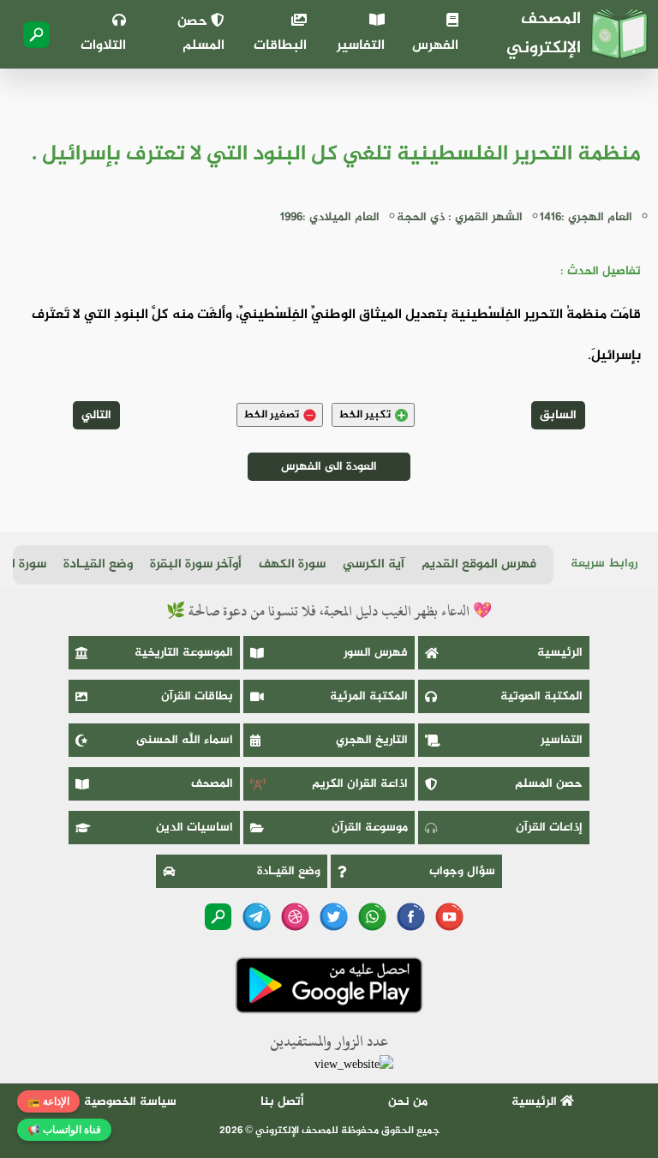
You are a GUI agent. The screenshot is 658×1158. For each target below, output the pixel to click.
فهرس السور (376, 653)
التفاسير (361, 45)
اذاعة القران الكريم (360, 784)
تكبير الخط (364, 414)
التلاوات (103, 45)
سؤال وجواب (462, 871)
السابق (558, 415)
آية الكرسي (373, 564)
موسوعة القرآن (370, 827)
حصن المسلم (200, 33)
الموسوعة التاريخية (184, 653)
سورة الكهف (292, 564)
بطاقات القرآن (197, 696)
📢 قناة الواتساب (64, 1130)
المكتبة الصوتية (541, 696)
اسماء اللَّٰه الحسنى (184, 740)
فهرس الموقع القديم (479, 564)
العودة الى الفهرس (329, 467)
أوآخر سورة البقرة (196, 564)
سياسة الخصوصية (130, 1102)
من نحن (408, 1102)
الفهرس (435, 45)
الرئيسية (560, 653)
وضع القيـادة (98, 564)
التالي (96, 415)
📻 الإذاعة (48, 1101)
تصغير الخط (271, 414)
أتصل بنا (282, 1102)
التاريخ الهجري (372, 740)
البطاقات (280, 45)
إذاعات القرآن (549, 827)
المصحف (212, 784)
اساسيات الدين (194, 827)
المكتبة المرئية (369, 696)
